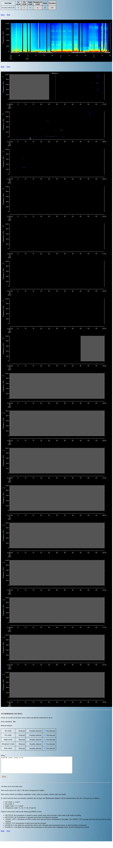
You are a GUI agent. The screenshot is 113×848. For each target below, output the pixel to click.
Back (2, 15)
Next (8, 15)
